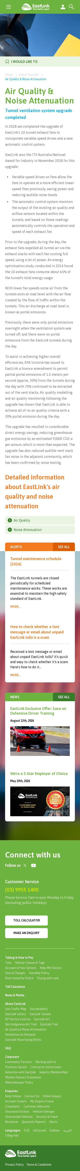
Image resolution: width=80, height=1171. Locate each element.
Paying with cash (48, 978)
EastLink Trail (49, 1024)
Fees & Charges (15, 973)
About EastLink (29, 74)
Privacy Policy (14, 1164)
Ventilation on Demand (20, 1034)
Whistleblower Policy (19, 1082)
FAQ (8, 1048)
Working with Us (45, 1062)
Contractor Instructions (46, 1067)
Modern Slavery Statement (23, 1077)
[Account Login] (63, 6)
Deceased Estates (17, 1111)
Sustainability (39, 1009)
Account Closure (16, 1101)
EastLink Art (42, 1019)
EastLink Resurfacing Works (23, 1039)
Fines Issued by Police (19, 978)
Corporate (12, 1057)
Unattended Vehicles (19, 1116)
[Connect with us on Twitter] (25, 865)
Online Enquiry (52, 1096)
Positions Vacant (16, 1067)
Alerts (53, 1122)
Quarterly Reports (34, 1122)
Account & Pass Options (20, 968)
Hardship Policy (39, 973)
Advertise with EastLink (20, 1072)
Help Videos (13, 1096)
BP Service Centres (18, 1019)
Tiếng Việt (12, 1135)
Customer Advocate (36, 1106)
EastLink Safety (15, 1014)
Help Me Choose (50, 968)
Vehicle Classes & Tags (30, 962)
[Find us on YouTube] (33, 865)
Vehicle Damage (43, 1111)
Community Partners (18, 1062)
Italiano (54, 1130)
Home (9, 74)
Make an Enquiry (26, 933)
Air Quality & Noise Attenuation (25, 1029)
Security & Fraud (47, 1116)
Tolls (8, 962)
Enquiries (11, 1091)
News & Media (14, 995)
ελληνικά (39, 1130)
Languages (12, 1130)
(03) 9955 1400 (22, 890)
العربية (67, 1130)
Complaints (12, 1106)
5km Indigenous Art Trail (21, 1024)
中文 (27, 1130)
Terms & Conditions (38, 1164)
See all (64, 547)
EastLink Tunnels (40, 1014)
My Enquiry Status (42, 1101)
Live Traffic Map (15, 1009)
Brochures (11, 1122)
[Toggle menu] (8, 6)
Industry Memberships (53, 1072)
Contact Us (32, 1096)
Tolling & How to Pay (19, 957)
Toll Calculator (26, 920)
